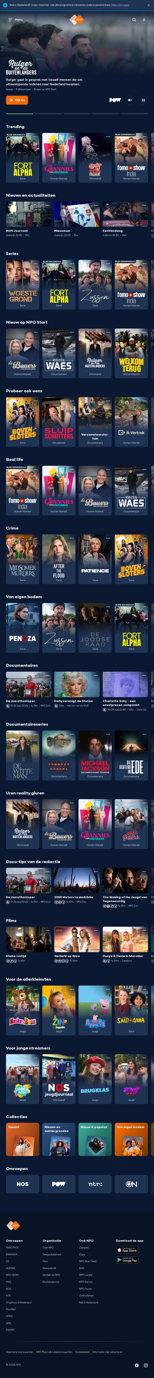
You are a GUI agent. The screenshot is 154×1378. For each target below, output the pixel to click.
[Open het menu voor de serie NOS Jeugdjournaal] (71, 1058)
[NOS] (22, 1184)
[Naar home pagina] (77, 20)
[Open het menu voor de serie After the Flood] (71, 538)
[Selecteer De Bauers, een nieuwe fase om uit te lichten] (48, 112)
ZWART (10, 1330)
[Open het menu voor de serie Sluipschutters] (71, 401)
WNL (8, 1323)
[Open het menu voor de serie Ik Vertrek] (144, 401)
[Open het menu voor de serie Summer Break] (35, 1058)
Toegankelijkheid (52, 1254)
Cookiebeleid (82, 1352)
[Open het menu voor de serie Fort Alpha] (35, 136)
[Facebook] (136, 1366)
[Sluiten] (148, 5)
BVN (81, 1268)
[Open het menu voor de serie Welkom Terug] (144, 332)
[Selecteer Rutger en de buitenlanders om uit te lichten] (19, 112)
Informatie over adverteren (108, 1352)
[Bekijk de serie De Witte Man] (22, 755)
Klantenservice (51, 1282)
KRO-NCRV (12, 1275)
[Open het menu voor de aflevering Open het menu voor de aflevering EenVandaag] (144, 205)
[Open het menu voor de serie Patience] (108, 538)
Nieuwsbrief (49, 1268)
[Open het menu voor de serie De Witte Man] (35, 734)
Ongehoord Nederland (19, 1302)
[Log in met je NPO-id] (144, 19)
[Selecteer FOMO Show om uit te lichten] (77, 112)
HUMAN (10, 1268)
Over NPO (48, 1247)
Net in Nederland (88, 1302)
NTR (8, 1295)
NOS (8, 1289)
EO (7, 1261)
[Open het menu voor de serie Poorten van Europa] (71, 734)
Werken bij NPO (51, 1275)
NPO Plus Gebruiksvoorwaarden (54, 1352)
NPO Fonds (85, 1289)
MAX (8, 1282)
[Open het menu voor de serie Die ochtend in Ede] (144, 734)
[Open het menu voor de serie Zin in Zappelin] (71, 989)
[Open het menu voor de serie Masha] (35, 989)
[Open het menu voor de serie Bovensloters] (35, 401)
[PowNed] (58, 1184)
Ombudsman (86, 1295)
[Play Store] (127, 1259)
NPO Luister (86, 1275)
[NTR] (95, 1184)
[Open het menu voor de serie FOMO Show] (144, 136)
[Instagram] (145, 1366)
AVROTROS (12, 1247)
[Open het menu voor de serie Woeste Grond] (35, 263)
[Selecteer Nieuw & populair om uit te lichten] (134, 112)
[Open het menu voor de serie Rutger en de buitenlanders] (108, 332)
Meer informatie (120, 5)
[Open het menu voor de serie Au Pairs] (144, 803)
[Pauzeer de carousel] (143, 100)
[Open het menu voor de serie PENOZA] (35, 607)
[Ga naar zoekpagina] (134, 19)
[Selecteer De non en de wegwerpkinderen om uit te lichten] (105, 112)
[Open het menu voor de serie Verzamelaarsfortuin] (108, 401)
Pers (45, 1261)
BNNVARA (11, 1254)
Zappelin (84, 1247)
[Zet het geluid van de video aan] (129, 100)
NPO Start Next (88, 1261)
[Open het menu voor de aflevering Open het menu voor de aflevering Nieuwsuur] (96, 205)
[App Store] (127, 1249)
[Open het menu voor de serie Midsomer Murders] (35, 538)
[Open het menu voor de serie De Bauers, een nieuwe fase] (35, 332)
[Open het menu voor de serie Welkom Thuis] (144, 1058)
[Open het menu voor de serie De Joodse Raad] (108, 607)
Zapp (82, 1254)
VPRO (9, 1316)
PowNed (11, 1309)
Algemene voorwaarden (19, 1352)
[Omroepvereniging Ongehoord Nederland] (131, 1184)
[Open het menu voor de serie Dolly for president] (108, 136)
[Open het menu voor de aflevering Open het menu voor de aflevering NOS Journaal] (47, 205)
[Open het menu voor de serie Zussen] (108, 263)
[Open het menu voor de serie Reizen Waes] (71, 332)
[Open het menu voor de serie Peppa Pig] (108, 989)
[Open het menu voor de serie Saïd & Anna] (144, 989)
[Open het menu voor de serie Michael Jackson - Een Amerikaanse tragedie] (108, 734)
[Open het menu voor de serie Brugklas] (108, 1058)
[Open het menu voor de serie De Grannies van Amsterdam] (71, 136)
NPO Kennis (85, 1282)
